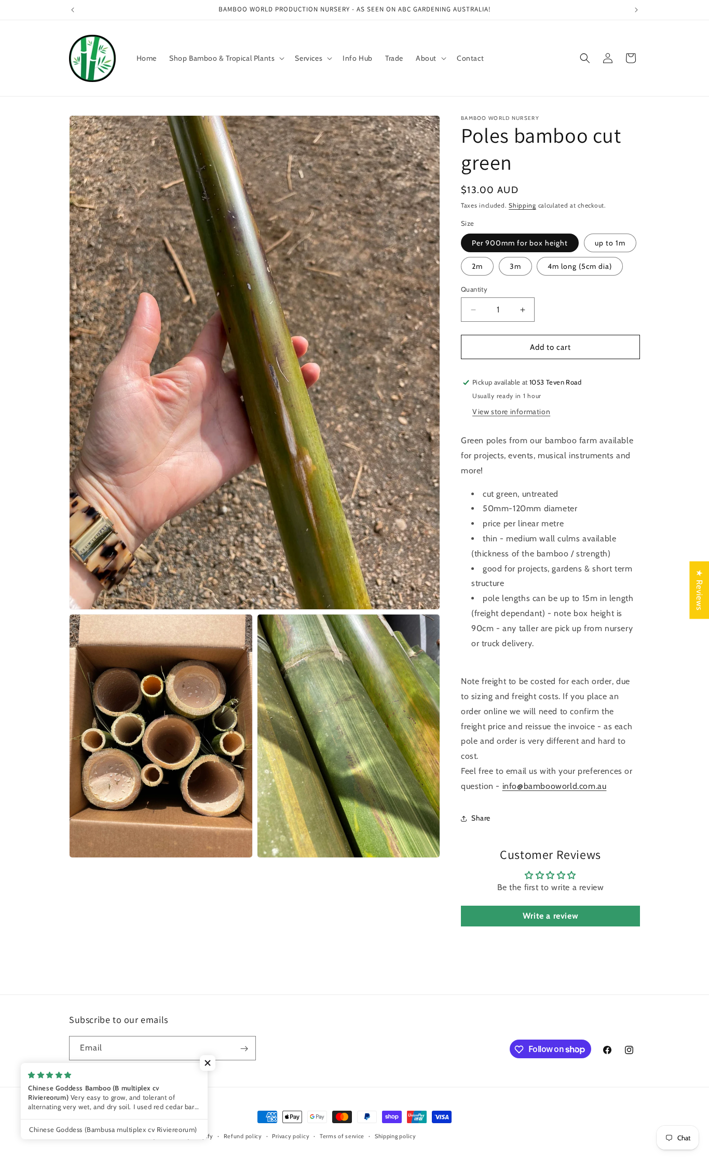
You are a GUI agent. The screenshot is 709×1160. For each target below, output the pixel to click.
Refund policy (243, 1135)
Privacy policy (290, 1135)
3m (515, 266)
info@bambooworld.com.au (554, 786)
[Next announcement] (636, 10)
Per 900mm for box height (520, 243)
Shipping (522, 205)
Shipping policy (395, 1135)
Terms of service (342, 1135)
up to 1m (610, 243)
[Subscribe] (244, 1048)
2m (477, 266)
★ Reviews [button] (699, 589)
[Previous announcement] (72, 10)
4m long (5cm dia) (580, 266)
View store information (511, 411)
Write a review (550, 916)
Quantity (474, 289)
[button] (226, 58)
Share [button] (480, 818)
